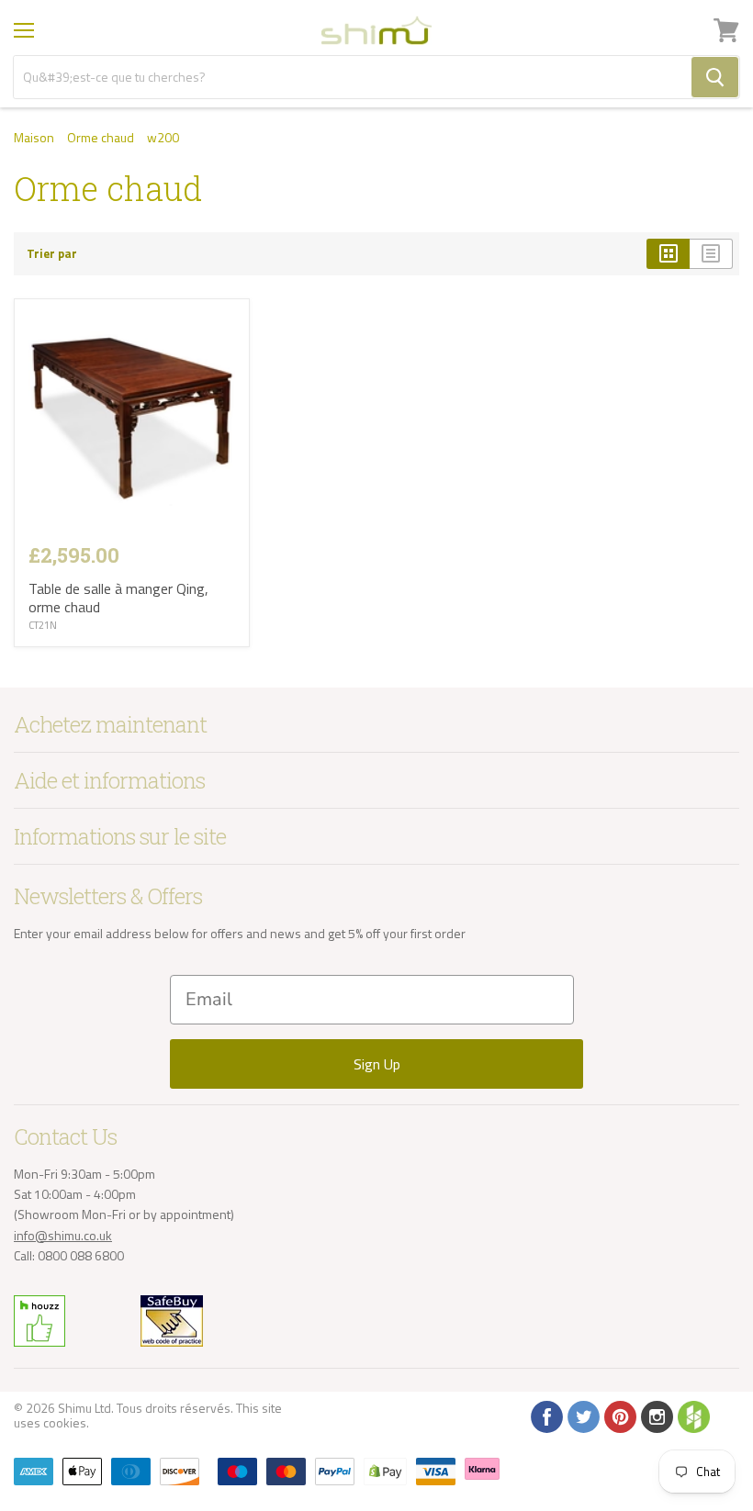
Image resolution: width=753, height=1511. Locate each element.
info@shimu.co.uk (63, 1235)
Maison (34, 137)
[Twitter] (582, 1415)
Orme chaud (100, 137)
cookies (64, 1422)
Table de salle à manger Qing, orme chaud (118, 597)
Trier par (52, 254)
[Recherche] (715, 77)
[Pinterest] (619, 1415)
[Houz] (692, 1415)
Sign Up (377, 1064)
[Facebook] (545, 1415)
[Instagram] (655, 1415)
